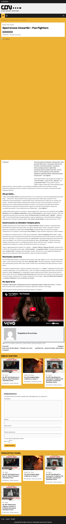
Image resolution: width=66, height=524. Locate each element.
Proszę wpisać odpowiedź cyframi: (14, 438)
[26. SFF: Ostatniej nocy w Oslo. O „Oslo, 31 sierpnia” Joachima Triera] (11, 365)
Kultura (8, 24)
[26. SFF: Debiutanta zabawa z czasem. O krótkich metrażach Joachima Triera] (11, 493)
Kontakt (13, 519)
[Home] (3, 16)
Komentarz (7, 399)
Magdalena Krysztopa (16, 34)
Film (3, 375)
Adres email (8, 425)
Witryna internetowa (9, 432)
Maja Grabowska (14, 383)
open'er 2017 (19, 343)
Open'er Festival (27, 343)
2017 (7, 343)
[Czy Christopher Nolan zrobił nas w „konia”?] (33, 365)
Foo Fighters (12, 343)
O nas (2, 519)
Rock (44, 343)
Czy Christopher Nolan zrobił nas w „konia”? (31, 378)
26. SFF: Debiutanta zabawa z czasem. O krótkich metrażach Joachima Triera (9, 507)
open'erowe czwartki (36, 343)
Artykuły (4, 24)
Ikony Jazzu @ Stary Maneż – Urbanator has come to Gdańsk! (17, 348)
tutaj (49, 286)
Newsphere (36, 522)
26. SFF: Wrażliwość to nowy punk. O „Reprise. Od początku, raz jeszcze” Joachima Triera (54, 379)
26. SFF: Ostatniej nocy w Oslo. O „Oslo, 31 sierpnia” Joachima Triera (10, 378)
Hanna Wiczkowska (37, 381)
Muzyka (12, 24)
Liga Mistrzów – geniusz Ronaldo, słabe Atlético (49, 347)
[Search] (64, 15)
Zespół (8, 519)
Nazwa (6, 419)
